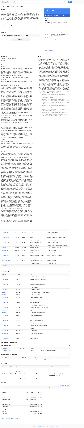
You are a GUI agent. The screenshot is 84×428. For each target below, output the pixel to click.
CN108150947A (5, 333)
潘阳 (52, 20)
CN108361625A (5, 317)
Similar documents (61, 48)
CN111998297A (5, 255)
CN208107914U (5, 297)
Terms (46, 426)
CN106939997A (5, 289)
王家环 (55, 20)
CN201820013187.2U (6, 350)
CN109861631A (5, 245)
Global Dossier (58, 51)
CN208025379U (5, 302)
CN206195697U (5, 307)
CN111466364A (5, 252)
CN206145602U (5, 279)
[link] (20, 26)
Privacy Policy (52, 426)
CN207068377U (5, 328)
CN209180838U (5, 299)
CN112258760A (5, 257)
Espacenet (53, 51)
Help (57, 426)
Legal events (54, 48)
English (53, 18)
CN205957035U (5, 310)
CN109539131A (5, 240)
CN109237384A (5, 234)
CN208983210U (5, 335)
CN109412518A (5, 237)
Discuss (62, 51)
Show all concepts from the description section (11, 418)
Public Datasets (41, 426)
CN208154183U (5, 320)
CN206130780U (5, 292)
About (27, 426)
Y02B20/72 (5, 25)
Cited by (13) (49, 48)
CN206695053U (5, 287)
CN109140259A (5, 232)
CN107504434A (5, 315)
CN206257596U (5, 325)
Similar (64, 15)
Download (62, 385)
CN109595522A (5, 242)
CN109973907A (5, 247)
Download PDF (49, 15)
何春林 (50, 20)
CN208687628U (5, 305)
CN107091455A (5, 338)
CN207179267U (5, 330)
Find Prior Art (57, 15)
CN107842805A (5, 294)
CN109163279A (5, 312)
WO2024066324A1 (5, 263)
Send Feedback (33, 426)
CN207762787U (5, 276)
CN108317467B (5, 284)
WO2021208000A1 (5, 260)
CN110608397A (5, 250)
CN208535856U (5, 281)
